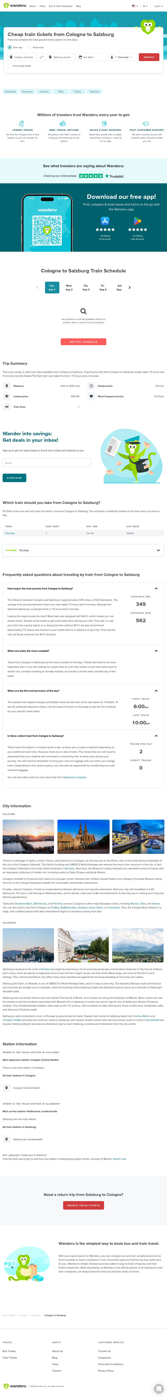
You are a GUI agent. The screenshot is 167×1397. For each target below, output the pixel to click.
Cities (77, 91)
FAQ (60, 91)
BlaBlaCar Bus (69, 907)
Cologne (7, 1019)
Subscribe (14, 478)
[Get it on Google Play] (137, 221)
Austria (46, 969)
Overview (27, 91)
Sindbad (82, 907)
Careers (56, 1370)
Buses (33, 6)
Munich (134, 903)
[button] (135, 6)
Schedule (10, 91)
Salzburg (35, 1315)
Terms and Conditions (110, 1364)
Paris (143, 903)
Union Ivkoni (96, 907)
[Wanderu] (15, 5)
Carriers (44, 91)
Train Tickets (9, 1315)
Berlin (146, 1016)
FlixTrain (10, 533)
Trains (42, 6)
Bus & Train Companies (61, 6)
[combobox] (22, 57)
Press (55, 1364)
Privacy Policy (106, 1370)
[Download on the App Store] (105, 221)
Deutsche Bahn (23, 903)
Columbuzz (113, 907)
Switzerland (152, 1019)
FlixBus (55, 907)
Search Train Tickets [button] (83, 1205)
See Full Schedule (83, 341)
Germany (69, 868)
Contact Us (104, 1351)
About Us (57, 1351)
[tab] (17, 49)
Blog (78, 6)
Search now (119, 1158)
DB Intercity (40, 903)
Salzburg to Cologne (74, 777)
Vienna (156, 903)
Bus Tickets (9, 1351)
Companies (104, 1357)
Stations (94, 91)
